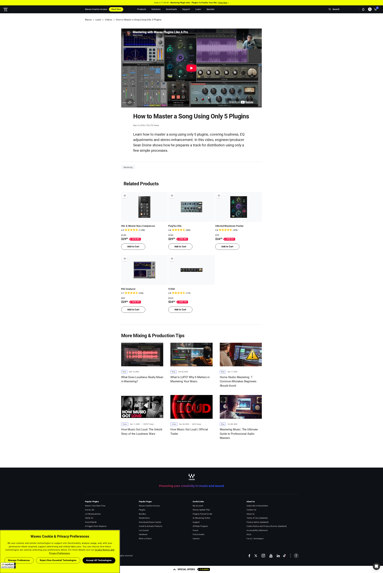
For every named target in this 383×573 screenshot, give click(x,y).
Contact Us (251, 510)
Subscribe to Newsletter (257, 506)
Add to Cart (133, 246)
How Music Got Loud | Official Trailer (189, 431)
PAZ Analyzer (128, 289)
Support (196, 522)
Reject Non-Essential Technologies (58, 560)
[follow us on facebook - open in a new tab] (249, 555)
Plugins (142, 510)
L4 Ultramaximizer (93, 514)
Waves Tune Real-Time (95, 506)
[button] (8, 566)
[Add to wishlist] (124, 195)
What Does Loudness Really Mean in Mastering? (142, 379)
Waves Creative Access (96, 9)
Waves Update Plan (201, 510)
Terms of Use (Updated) (257, 518)
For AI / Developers (255, 538)
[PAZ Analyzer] (144, 270)
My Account (198, 506)
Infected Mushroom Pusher (229, 226)
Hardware (143, 534)
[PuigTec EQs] (191, 207)
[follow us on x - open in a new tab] (255, 555)
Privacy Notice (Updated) (258, 522)
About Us (250, 514)
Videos (108, 19)
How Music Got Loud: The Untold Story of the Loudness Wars (141, 431)
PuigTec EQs (175, 226)
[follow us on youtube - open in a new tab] (271, 556)
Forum (195, 530)
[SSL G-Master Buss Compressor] (144, 207)
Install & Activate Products (150, 526)
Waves (88, 19)
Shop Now (222, 2)
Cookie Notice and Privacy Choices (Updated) (267, 526)
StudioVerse (144, 518)
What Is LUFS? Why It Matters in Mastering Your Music (190, 379)
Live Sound (144, 530)
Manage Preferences (19, 560)
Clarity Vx (89, 518)
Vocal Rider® (91, 522)
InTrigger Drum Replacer (96, 526)
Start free (116, 9)
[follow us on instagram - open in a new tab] (263, 555)
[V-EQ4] (191, 270)
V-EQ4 (171, 289)
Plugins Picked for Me (202, 514)
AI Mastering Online (201, 518)
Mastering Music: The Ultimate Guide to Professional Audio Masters (239, 434)
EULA (249, 534)
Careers (196, 538)
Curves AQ (89, 510)
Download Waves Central (150, 522)
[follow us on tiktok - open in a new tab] (284, 555)
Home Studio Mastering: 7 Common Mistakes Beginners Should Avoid (238, 381)
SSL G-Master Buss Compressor (138, 226)
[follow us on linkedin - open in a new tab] (278, 555)
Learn (98, 19)
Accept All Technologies (99, 560)
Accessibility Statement (257, 530)
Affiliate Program (200, 526)
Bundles (142, 514)
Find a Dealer (198, 534)
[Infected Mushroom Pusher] (238, 207)
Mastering (128, 167)
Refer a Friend (145, 538)
